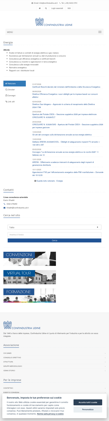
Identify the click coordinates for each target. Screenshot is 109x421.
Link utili (11, 101)
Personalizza (88, 409)
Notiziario (11, 83)
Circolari (11, 89)
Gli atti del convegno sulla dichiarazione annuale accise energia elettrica (62, 134)
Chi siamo (7, 353)
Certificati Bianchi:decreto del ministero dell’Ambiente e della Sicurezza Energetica (66, 86)
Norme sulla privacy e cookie (50, 414)
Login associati (57, 8)
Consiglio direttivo (12, 357)
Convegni (11, 95)
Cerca (54, 240)
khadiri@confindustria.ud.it (18, 207)
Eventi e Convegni (11, 392)
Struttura (8, 362)
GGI (69, 8)
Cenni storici (9, 370)
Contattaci (8, 388)
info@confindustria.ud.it (48, 3)
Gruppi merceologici (12, 366)
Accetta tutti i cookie (88, 402)
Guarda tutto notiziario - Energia (50, 180)
